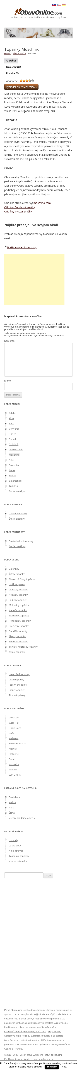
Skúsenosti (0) (13, 67)
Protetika (14, 465)
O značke (11, 61)
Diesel (12, 439)
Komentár (9, 340)
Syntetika (14, 764)
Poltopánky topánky (20, 620)
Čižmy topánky (17, 574)
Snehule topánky (18, 641)
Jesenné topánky (18, 684)
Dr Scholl (13, 444)
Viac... (64, 1066)
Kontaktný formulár (13, 1031)
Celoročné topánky (19, 674)
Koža (11, 733)
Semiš (12, 759)
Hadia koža (15, 728)
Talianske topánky (19, 856)
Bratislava (13, 247)
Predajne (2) (12, 73)
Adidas (12, 413)
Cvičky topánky (17, 584)
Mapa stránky (54, 1031)
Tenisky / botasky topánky (23, 646)
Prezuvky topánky (19, 626)
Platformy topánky (19, 615)
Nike (11, 459)
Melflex (13, 748)
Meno (7, 380)
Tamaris (13, 485)
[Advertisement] (34, 279)
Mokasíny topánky (19, 605)
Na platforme (16, 850)
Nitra (11, 807)
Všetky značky (19, 53)
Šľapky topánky (17, 636)
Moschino (14, 454)
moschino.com (42, 203)
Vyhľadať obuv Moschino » (21, 87)
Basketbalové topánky (21, 541)
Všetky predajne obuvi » (22, 818)
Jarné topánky (16, 679)
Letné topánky (17, 690)
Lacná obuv (15, 845)
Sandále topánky (18, 631)
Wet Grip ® (15, 774)
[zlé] (24, 80)
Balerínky (14, 568)
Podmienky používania (35, 1031)
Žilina (12, 812)
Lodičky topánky (18, 600)
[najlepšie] (32, 80)
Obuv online (16, 1010)
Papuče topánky (18, 610)
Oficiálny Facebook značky (19, 207)
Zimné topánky (17, 695)
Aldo (11, 418)
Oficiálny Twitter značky (18, 211)
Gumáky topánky (18, 589)
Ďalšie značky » (17, 491)
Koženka (13, 738)
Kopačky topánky (18, 594)
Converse (14, 428)
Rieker (12, 475)
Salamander (15, 480)
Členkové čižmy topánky (22, 579)
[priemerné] (26, 80)
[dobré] (29, 80)
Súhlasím (52, 1066)
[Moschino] (59, 5)
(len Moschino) (28, 247)
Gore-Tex (14, 722)
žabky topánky (17, 652)
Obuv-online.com (53, 1055)
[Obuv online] (38, 12)
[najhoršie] (21, 80)
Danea (12, 433)
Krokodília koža (17, 743)
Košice (12, 802)
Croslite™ (14, 717)
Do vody (13, 840)
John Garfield (16, 449)
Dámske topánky (18, 513)
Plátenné (14, 754)
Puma (12, 470)
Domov (7, 53)
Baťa (11, 423)
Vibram (13, 769)
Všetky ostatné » (18, 861)
